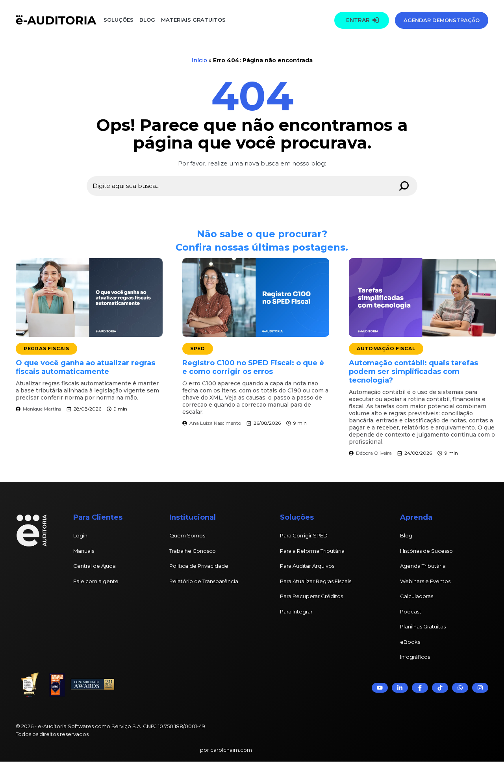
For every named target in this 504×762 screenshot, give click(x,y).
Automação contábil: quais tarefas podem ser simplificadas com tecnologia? (413, 372)
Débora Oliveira (374, 453)
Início (199, 60)
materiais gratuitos (192, 20)
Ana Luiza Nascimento (215, 423)
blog (147, 20)
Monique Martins (42, 409)
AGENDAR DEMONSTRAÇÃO (442, 20)
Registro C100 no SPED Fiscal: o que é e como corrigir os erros (253, 367)
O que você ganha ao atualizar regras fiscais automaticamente (85, 367)
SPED (197, 348)
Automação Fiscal (386, 348)
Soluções (118, 20)
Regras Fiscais (46, 348)
